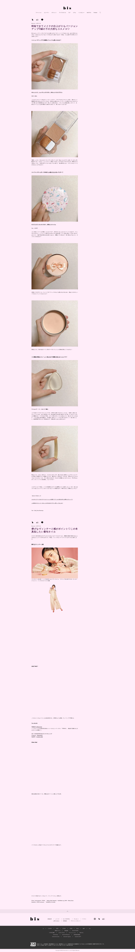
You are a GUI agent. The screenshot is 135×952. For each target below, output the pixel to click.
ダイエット (54, 12)
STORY (64, 805)
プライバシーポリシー (76, 798)
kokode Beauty (66, 811)
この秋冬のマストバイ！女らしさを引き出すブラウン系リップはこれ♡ (47, 503)
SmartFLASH (75, 807)
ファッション (39, 12)
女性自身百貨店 (77, 811)
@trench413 (39, 704)
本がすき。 (82, 809)
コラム (74, 12)
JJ (43, 805)
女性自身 (66, 807)
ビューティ (46, 12)
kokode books (55, 813)
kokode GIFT (78, 813)
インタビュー (81, 12)
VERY (57, 805)
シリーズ (57, 796)
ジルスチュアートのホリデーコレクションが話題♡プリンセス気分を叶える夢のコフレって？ (52, 499)
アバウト (84, 796)
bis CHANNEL (66, 796)
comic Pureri (62, 809)
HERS (71, 805)
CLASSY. (50, 805)
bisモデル (89, 12)
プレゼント (76, 796)
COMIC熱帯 (51, 809)
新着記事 (50, 796)
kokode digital (67, 813)
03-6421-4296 (39, 706)
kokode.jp (55, 811)
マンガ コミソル (72, 809)
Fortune (95, 12)
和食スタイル (57, 807)
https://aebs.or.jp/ (69, 822)
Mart (77, 805)
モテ (69, 12)
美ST (84, 805)
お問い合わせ (56, 798)
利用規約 (65, 798)
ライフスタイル (62, 12)
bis (89, 805)
